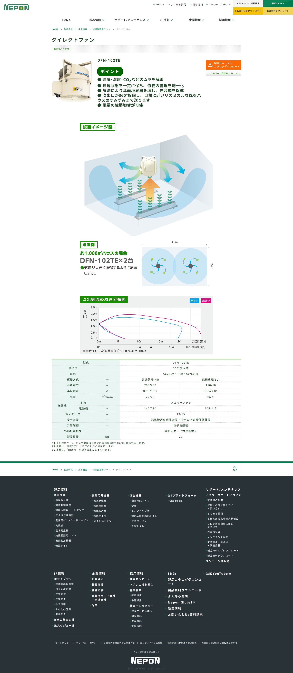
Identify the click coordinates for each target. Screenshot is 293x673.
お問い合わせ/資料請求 (248, 3)
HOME (160, 4)
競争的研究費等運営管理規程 (182, 643)
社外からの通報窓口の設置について (220, 643)
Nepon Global (219, 4)
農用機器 (82, 29)
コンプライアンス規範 (151, 643)
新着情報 (198, 4)
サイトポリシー (63, 643)
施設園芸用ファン (102, 29)
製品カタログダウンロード (248, 10)
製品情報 (68, 29)
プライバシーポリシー (87, 643)
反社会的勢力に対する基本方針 (119, 643)
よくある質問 (178, 4)
